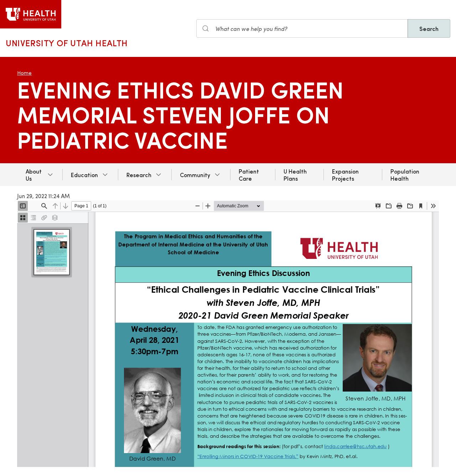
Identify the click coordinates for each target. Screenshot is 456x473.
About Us (34, 174)
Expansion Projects (345, 174)
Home (24, 72)
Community (195, 175)
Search (429, 28)
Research (138, 175)
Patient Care (249, 174)
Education (84, 175)
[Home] (30, 14)
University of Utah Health (67, 42)
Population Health (404, 174)
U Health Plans (295, 174)
